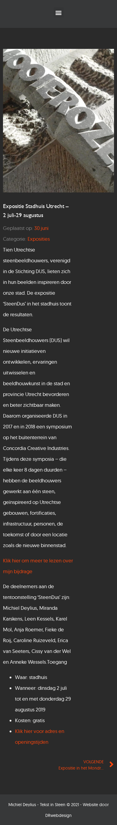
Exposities (39, 239)
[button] (59, 12)
